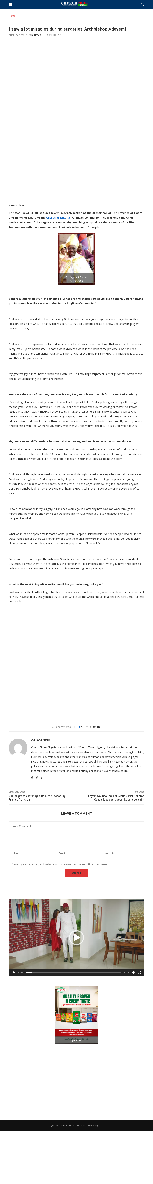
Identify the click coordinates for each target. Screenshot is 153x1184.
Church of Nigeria (58, 217)
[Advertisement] (76, 93)
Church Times (32, 35)
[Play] (13, 972)
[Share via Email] (98, 727)
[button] (76, 937)
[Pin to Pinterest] (94, 727)
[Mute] (133, 972)
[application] (76, 937)
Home (12, 16)
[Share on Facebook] (87, 727)
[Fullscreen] (139, 972)
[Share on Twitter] (90, 727)
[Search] (142, 5)
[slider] (73, 972)
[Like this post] (82, 727)
